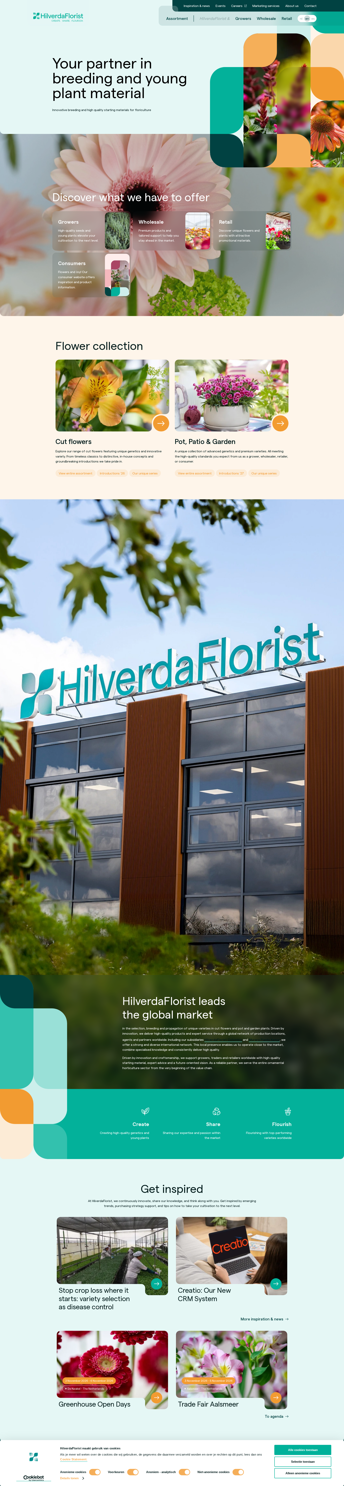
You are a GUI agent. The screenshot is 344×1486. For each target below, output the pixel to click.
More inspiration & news (262, 1319)
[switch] (133, 1472)
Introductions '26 (112, 473)
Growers (243, 18)
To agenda (274, 1416)
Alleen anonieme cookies (302, 1473)
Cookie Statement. (73, 1459)
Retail (287, 18)
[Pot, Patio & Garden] (231, 395)
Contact (310, 6)
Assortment (177, 18)
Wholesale (266, 18)
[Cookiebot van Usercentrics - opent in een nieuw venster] (33, 1478)
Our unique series (145, 473)
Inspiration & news (197, 6)
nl (301, 18)
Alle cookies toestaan (303, 1450)
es (313, 18)
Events (221, 6)
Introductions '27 (231, 473)
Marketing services (266, 6)
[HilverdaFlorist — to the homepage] (58, 13)
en (307, 18)
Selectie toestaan (303, 1461)
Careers (236, 6)
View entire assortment (75, 473)
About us (292, 6)
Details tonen (69, 1478)
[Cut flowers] (112, 395)
